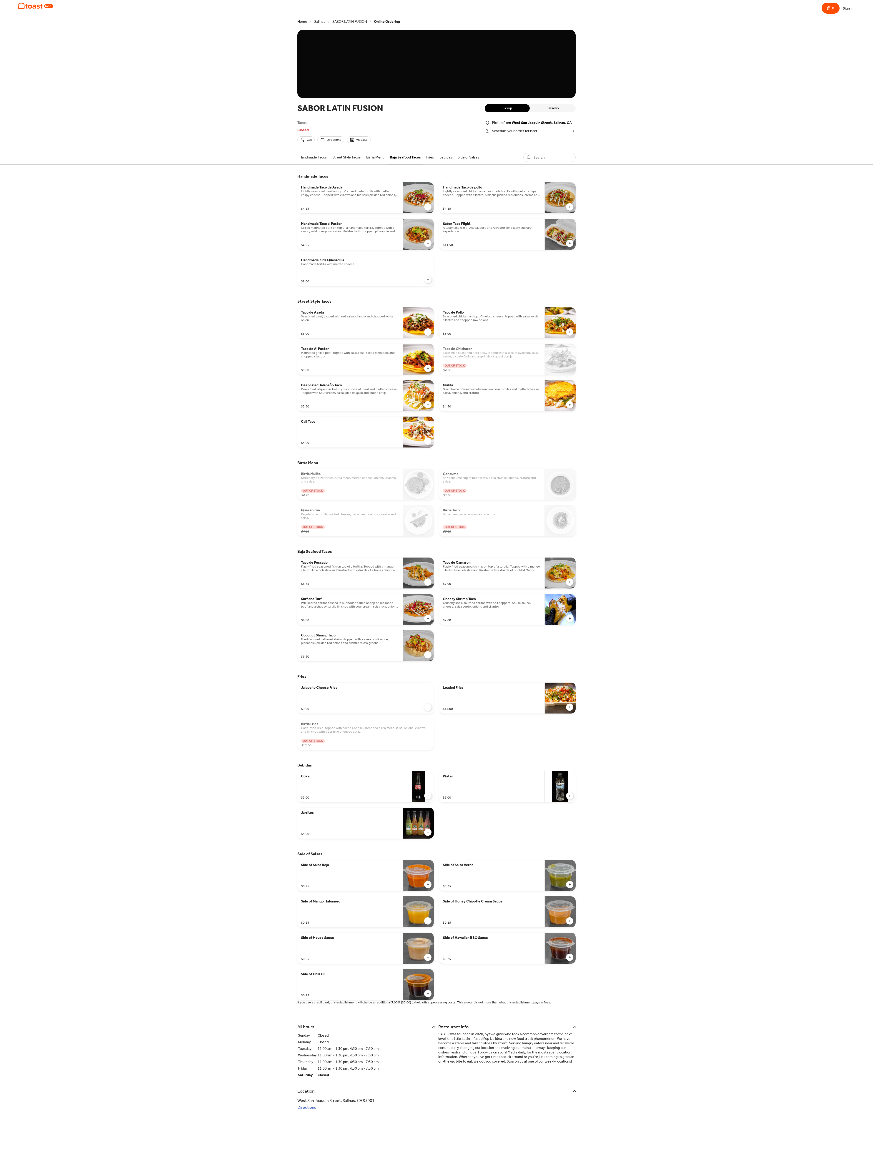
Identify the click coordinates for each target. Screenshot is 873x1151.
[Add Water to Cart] (569, 795)
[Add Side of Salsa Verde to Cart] (569, 884)
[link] (313, 157)
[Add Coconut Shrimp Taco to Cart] (427, 654)
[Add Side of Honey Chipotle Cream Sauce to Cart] (569, 921)
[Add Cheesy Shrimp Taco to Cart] (569, 618)
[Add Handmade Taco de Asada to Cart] (427, 207)
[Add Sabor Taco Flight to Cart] (569, 243)
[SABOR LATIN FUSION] (35, 6)
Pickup (507, 108)
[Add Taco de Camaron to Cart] (569, 582)
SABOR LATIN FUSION (349, 21)
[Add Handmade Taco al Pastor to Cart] (427, 243)
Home (302, 21)
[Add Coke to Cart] (427, 795)
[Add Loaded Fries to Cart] (569, 707)
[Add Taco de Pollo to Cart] (569, 332)
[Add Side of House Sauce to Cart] (427, 957)
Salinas (319, 21)
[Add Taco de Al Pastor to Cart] (427, 368)
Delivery (553, 108)
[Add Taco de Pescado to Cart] (427, 582)
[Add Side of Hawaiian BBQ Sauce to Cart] (569, 957)
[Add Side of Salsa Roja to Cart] (427, 884)
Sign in (848, 8)
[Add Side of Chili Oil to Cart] (427, 993)
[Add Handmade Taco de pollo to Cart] (569, 207)
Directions (306, 1107)
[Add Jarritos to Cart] (427, 832)
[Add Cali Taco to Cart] (427, 441)
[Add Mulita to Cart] (569, 404)
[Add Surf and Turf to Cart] (427, 618)
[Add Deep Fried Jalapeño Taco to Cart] (427, 404)
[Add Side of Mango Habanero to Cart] (427, 921)
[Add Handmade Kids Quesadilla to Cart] (427, 279)
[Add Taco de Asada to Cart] (427, 332)
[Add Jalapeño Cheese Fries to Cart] (427, 707)
